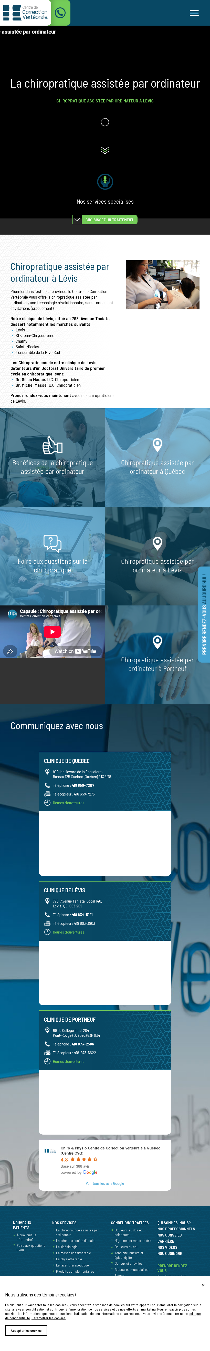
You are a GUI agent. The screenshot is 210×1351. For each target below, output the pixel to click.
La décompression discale (75, 1240)
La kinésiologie (67, 1246)
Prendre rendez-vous (204, 614)
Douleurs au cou (126, 1246)
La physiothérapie (69, 1259)
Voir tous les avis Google (105, 1183)
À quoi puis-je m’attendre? (26, 1237)
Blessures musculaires (132, 1269)
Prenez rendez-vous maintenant (40, 395)
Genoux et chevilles (129, 1263)
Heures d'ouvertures (68, 802)
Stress (119, 1275)
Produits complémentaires (75, 1271)
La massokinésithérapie (73, 1253)
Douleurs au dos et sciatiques (128, 1232)
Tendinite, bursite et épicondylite (128, 1255)
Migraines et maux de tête (133, 1240)
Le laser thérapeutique (72, 1265)
